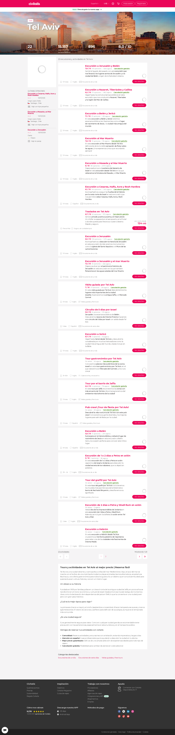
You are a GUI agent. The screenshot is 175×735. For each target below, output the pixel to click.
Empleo (91, 702)
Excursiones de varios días (88, 658)
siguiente (139, 556)
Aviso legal (121, 732)
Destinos (60, 688)
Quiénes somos (33, 688)
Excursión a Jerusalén (37, 130)
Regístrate (141, 4)
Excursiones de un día (67, 658)
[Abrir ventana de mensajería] (5, 730)
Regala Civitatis (33, 696)
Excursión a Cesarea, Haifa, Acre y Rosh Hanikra (42, 94)
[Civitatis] (34, 3)
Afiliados (91, 691)
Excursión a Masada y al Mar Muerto (39, 112)
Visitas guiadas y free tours (112, 658)
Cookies (145, 732)
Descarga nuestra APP (67, 708)
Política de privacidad (134, 732)
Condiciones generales (109, 732)
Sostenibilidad (32, 693)
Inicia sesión (128, 4)
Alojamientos (93, 699)
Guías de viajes (63, 693)
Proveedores (93, 688)
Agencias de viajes (95, 693)
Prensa (30, 691)
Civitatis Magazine (64, 691)
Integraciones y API (95, 696)
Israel (30, 20)
